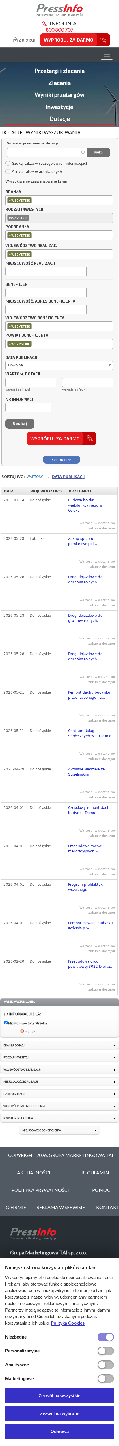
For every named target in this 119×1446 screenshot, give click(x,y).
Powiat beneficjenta (26, 335)
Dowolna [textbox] (15, 365)
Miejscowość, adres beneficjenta (40, 301)
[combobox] (59, 200)
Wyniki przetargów (59, 94)
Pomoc (101, 1190)
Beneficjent (17, 285)
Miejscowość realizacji (30, 264)
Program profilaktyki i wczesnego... (86, 887)
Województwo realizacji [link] (22, 1069)
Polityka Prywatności (40, 1190)
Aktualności (33, 1172)
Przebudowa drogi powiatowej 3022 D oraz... (91, 964)
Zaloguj (26, 40)
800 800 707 (59, 30)
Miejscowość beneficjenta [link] (41, 1130)
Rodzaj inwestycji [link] (16, 1057)
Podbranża (17, 227)
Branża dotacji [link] (14, 1045)
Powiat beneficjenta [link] (18, 1118)
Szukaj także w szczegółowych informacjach (50, 164)
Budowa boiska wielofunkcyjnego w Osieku (85, 505)
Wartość (35, 477)
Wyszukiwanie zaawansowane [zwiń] (37, 181)
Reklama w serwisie (60, 1207)
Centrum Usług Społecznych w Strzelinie (89, 733)
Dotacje (59, 118)
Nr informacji (19, 400)
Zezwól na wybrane (59, 1413)
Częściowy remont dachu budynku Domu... (90, 810)
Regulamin (95, 1172)
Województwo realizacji (32, 246)
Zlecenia (59, 82)
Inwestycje (59, 106)
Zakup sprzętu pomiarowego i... (82, 541)
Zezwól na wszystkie (59, 1395)
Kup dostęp (62, 459)
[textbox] (34, 200)
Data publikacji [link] (14, 1093)
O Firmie (16, 1207)
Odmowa (60, 1431)
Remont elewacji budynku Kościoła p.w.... (90, 925)
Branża (13, 192)
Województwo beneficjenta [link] (24, 1106)
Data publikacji (21, 358)
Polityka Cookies (68, 1323)
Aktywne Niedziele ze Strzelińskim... (86, 771)
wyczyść (30, 1031)
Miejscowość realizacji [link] (20, 1081)
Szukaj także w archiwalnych (37, 172)
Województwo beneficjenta (34, 318)
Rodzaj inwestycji (24, 209)
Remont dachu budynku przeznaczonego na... (89, 695)
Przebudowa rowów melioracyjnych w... (85, 848)
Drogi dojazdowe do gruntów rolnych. (85, 579)
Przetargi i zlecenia (59, 70)
